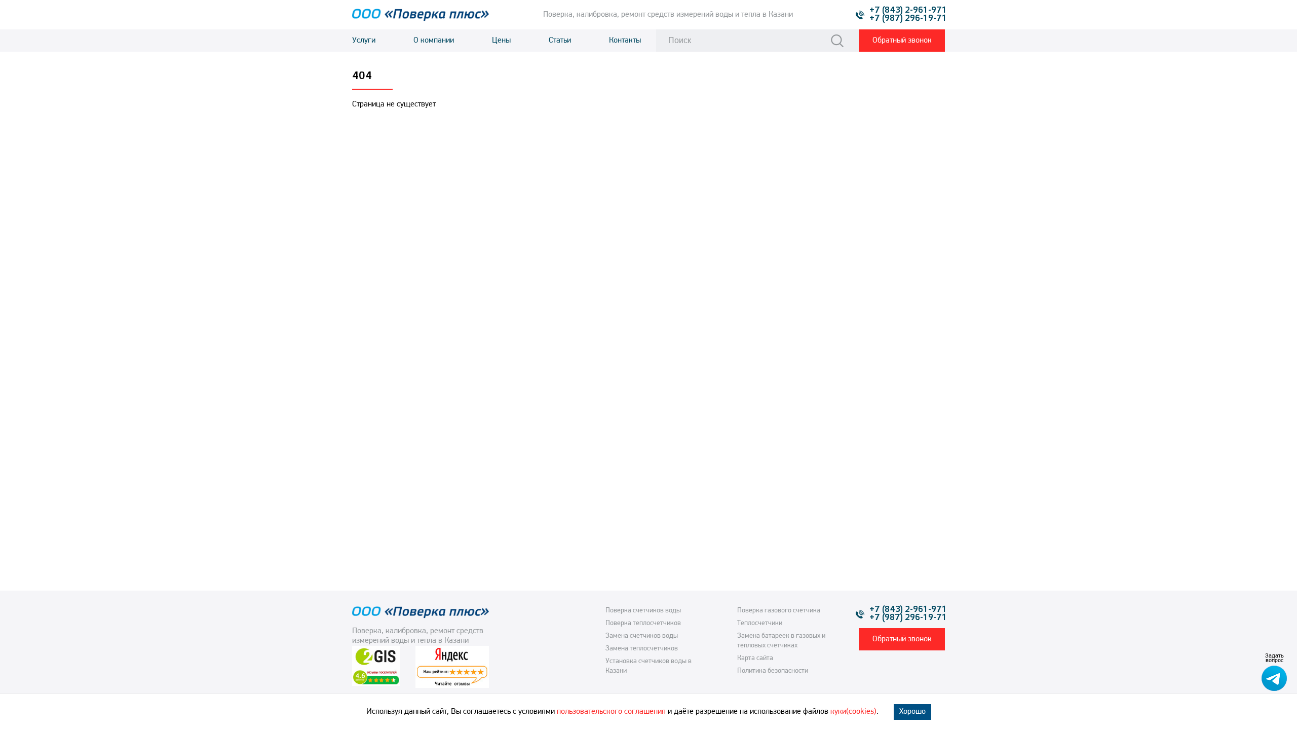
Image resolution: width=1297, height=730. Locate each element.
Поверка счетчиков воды (643, 610)
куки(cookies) (853, 712)
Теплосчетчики (759, 623)
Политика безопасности (772, 671)
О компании (433, 40)
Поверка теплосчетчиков (643, 623)
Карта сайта (755, 658)
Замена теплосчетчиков (641, 648)
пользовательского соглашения (611, 712)
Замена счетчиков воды (641, 636)
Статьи (560, 40)
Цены (501, 40)
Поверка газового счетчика (778, 610)
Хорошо (912, 712)
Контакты (625, 40)
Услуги (363, 40)
